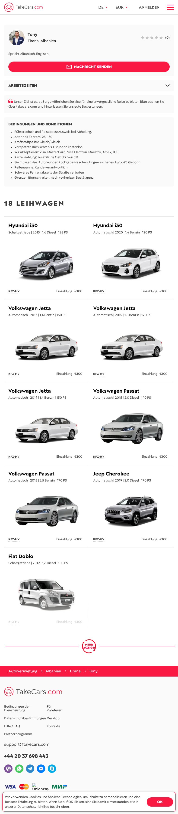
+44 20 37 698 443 (26, 756)
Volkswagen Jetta (29, 308)
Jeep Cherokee (111, 473)
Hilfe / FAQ (12, 726)
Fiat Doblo (20, 556)
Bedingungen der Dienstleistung (17, 708)
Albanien (48, 40)
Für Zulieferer (54, 708)
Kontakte (53, 726)
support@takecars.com (26, 744)
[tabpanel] (46, 263)
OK (160, 801)
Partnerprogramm (18, 734)
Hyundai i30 (23, 225)
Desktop (53, 718)
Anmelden (149, 7)
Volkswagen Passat (116, 391)
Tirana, (34, 40)
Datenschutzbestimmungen (25, 718)
